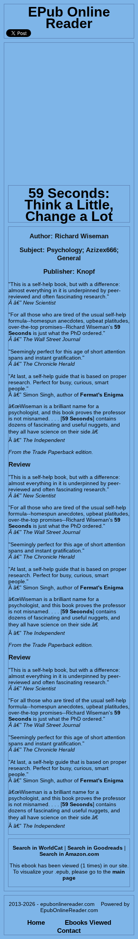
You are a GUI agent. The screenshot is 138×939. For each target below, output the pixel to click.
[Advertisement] (69, 112)
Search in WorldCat (38, 848)
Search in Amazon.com (69, 854)
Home (36, 922)
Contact (69, 930)
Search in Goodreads (95, 848)
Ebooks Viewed (88, 922)
